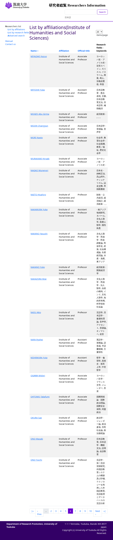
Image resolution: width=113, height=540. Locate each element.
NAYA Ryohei (37, 339)
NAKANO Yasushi (39, 233)
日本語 (68, 17)
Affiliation (64, 50)
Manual (9, 41)
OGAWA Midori (38, 375)
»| (105, 511)
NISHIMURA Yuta (39, 357)
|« (32, 511)
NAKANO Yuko (38, 267)
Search (102, 12)
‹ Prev (39, 513)
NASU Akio (36, 312)
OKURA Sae (36, 417)
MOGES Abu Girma (40, 114)
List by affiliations (16, 29)
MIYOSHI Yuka (38, 89)
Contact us (10, 44)
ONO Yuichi (36, 459)
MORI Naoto (37, 137)
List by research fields (18, 32)
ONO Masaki (37, 438)
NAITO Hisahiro (38, 194)
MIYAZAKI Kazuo (39, 56)
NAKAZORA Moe (38, 279)
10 (90, 511)
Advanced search (16, 35)
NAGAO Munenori (39, 170)
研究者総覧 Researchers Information (77, 5)
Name (34, 50)
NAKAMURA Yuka (39, 209)
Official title (84, 50)
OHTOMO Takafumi (40, 396)
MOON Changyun (39, 125)
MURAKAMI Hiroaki (40, 158)
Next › (97, 513)
